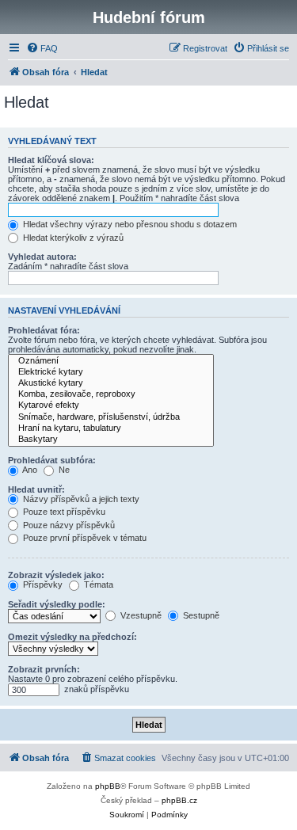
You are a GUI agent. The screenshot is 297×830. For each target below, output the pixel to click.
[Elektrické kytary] (111, 372)
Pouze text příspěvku (63, 511)
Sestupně (200, 615)
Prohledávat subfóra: (52, 460)
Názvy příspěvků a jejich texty (80, 499)
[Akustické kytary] (111, 383)
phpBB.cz (179, 800)
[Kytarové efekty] (111, 405)
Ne (63, 469)
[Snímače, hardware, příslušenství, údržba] (111, 417)
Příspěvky (42, 584)
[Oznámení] (111, 361)
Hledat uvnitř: (36, 489)
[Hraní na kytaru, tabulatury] (111, 428)
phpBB (107, 786)
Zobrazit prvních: (44, 669)
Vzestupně (140, 615)
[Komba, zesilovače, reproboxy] (111, 394)
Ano (29, 469)
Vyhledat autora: (42, 256)
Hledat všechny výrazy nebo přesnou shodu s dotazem (129, 224)
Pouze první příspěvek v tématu (84, 538)
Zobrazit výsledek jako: (56, 575)
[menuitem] (42, 48)
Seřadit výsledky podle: (56, 604)
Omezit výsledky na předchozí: (72, 637)
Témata (97, 584)
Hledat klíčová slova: (51, 160)
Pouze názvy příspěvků (68, 525)
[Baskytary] (111, 439)
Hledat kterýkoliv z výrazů (72, 237)
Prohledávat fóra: (44, 330)
